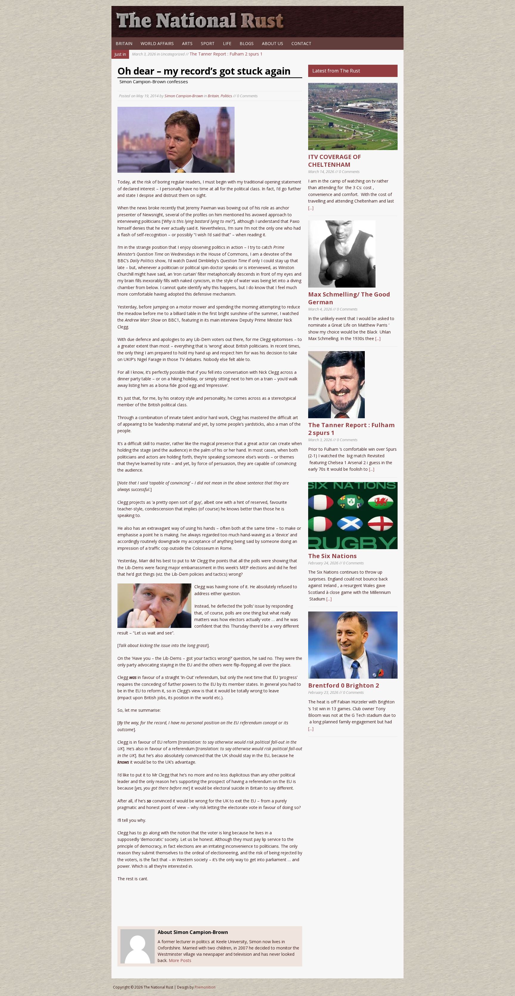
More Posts (180, 960)
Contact (301, 43)
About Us (272, 43)
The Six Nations (332, 556)
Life (227, 43)
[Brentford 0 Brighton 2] (353, 675)
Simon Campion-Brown (184, 95)
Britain (124, 43)
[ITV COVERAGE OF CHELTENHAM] (353, 146)
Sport (208, 43)
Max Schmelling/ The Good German (349, 298)
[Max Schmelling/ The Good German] (342, 284)
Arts (187, 43)
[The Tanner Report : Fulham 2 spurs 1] (336, 415)
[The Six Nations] (353, 545)
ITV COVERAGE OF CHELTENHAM (334, 161)
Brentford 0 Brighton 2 (343, 685)
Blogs (247, 43)
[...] (311, 208)
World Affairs (157, 43)
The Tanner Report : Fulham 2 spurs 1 (197, 54)
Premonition (205, 987)
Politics (226, 95)
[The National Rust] (202, 29)
